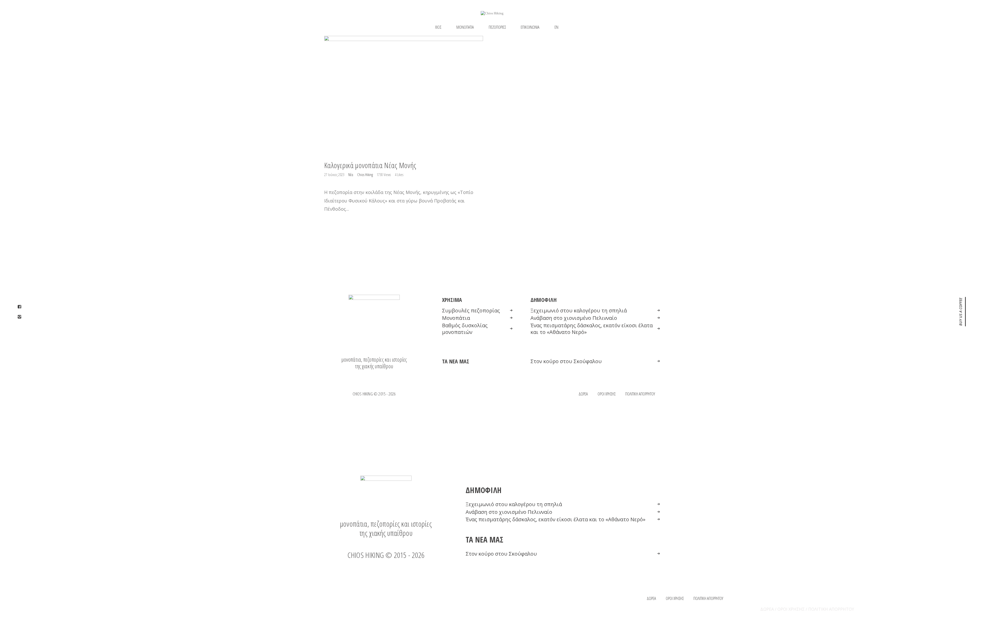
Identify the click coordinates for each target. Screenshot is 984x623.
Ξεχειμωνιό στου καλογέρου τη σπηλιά (578, 310)
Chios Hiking (365, 174)
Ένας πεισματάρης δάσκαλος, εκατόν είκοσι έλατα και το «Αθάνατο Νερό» (591, 328)
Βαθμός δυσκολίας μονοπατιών (465, 328)
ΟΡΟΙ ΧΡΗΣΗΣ (791, 609)
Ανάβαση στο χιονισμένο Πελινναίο (573, 318)
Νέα (350, 174)
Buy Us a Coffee (960, 311)
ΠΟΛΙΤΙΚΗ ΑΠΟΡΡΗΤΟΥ (831, 609)
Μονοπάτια (456, 318)
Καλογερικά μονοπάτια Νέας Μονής (370, 165)
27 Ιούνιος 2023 (334, 174)
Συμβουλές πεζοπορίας (471, 310)
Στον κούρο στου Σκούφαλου (566, 361)
